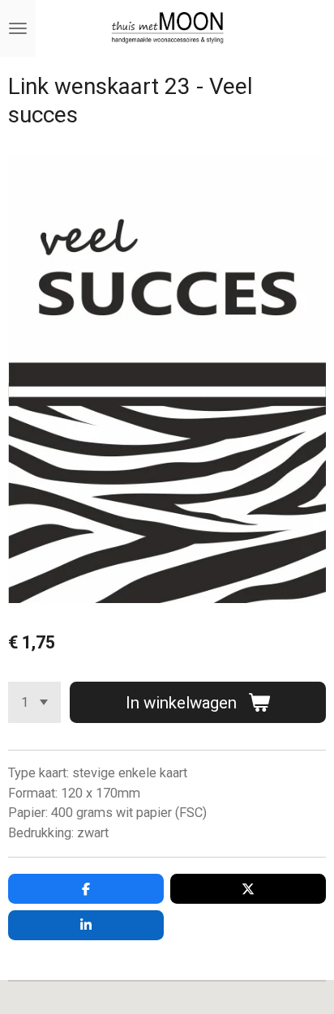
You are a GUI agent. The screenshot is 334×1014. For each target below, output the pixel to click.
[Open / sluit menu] (18, 28)
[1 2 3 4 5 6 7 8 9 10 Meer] (34, 702)
